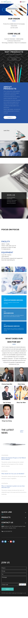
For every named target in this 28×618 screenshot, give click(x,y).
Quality (9, 117)
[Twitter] (8, 541)
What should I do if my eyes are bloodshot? (12, 473)
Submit (7, 589)
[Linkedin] (5, 541)
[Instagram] (13, 541)
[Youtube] (11, 541)
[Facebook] (3, 541)
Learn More (14, 59)
